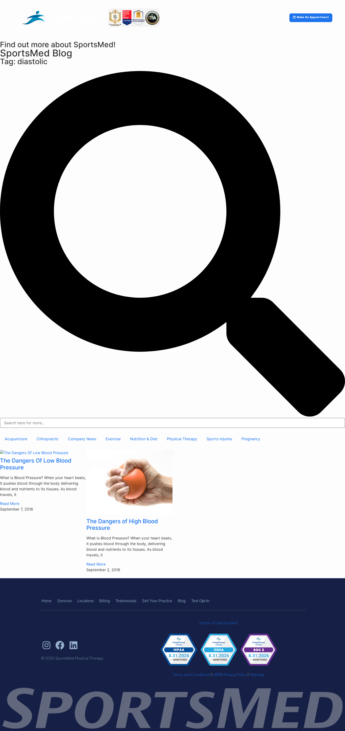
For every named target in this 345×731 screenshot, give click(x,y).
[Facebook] (60, 645)
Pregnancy (251, 438)
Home (47, 601)
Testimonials (125, 601)
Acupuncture (16, 438)
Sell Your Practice (157, 601)
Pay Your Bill (274, 18)
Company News (82, 438)
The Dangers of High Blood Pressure (122, 524)
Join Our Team (229, 18)
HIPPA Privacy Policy (230, 674)
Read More (9, 503)
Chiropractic (48, 438)
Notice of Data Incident (218, 623)
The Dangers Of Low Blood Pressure (35, 464)
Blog (182, 601)
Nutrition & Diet (143, 438)
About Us (175, 18)
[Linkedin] (73, 645)
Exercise (113, 438)
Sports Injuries (219, 438)
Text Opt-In (252, 18)
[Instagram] (46, 645)
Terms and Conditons (191, 674)
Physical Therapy (182, 438)
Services (191, 18)
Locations (208, 18)
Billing (104, 601)
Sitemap (257, 674)
